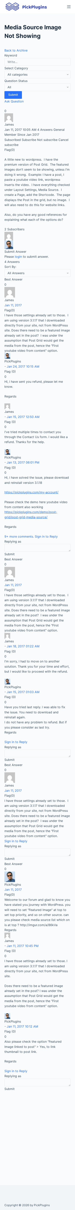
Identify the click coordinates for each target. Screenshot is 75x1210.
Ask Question (14, 101)
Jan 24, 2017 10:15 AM (23, 366)
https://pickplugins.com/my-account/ (31, 492)
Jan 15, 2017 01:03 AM (23, 692)
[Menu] (69, 6)
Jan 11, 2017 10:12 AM (22, 1026)
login (18, 256)
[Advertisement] (37, 1133)
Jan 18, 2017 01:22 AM (23, 646)
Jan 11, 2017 (13, 305)
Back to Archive (16, 50)
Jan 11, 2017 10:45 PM (22, 946)
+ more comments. (19, 536)
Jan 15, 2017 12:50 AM (23, 417)
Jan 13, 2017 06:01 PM (23, 462)
